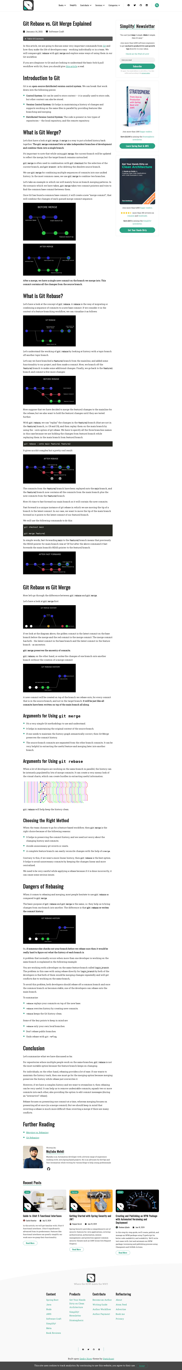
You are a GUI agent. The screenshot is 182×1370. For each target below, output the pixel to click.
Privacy (120, 1318)
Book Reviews (53, 1333)
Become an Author (102, 1299)
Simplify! (51, 1323)
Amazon (130, 216)
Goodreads (142, 216)
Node (120, 1192)
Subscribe (137, 66)
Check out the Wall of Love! (137, 54)
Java (27, 1192)
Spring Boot (52, 1299)
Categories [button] (113, 5)
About (119, 1299)
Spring (74, 1192)
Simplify (73, 5)
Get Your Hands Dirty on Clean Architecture (77, 1303)
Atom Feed (121, 1304)
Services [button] (99, 5)
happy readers (146, 131)
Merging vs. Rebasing (37, 1132)
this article (71, 66)
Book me (120, 1314)
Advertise (121, 1309)
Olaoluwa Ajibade (124, 1227)
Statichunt (108, 1358)
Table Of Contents (35, 38)
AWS (48, 1314)
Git (104, 45)
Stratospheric (76, 1320)
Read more (30, 1243)
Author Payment (101, 1314)
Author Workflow (102, 1309)
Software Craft (56, 31)
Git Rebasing (32, 1137)
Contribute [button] (85, 5)
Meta (48, 1328)
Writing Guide (100, 1304)
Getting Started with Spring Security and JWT (90, 1217)
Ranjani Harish (77, 1224)
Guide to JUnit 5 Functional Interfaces (42, 1216)
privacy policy (146, 73)
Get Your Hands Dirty (137, 230)
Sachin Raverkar (31, 1220)
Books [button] (61, 5)
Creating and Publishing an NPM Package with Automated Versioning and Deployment (136, 1219)
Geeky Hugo (86, 1358)
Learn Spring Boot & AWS (137, 146)
